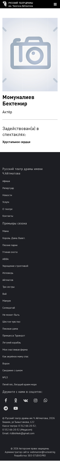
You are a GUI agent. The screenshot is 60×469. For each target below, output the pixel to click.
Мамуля (6, 300)
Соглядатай (8, 307)
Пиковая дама (10, 328)
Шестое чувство (11, 321)
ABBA (5, 259)
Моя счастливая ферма (15, 349)
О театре (7, 209)
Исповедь (7, 272)
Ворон (5, 363)
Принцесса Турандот (13, 335)
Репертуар (8, 188)
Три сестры (8, 286)
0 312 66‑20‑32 (27, 425)
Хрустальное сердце (16, 142)
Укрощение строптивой (15, 265)
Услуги (5, 202)
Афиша (6, 181)
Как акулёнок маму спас (15, 356)
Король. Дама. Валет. (13, 238)
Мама (5, 231)
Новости (7, 195)
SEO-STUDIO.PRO (37, 455)
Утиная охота (9, 252)
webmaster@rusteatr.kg (42, 452)
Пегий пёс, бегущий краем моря (19, 384)
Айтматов (7, 279)
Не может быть (11, 314)
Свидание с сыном (12, 370)
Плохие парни (9, 245)
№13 (5, 377)
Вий (4, 293)
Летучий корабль (11, 342)
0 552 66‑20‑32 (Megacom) (17, 429)
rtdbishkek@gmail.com (22, 433)
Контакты (7, 215)
